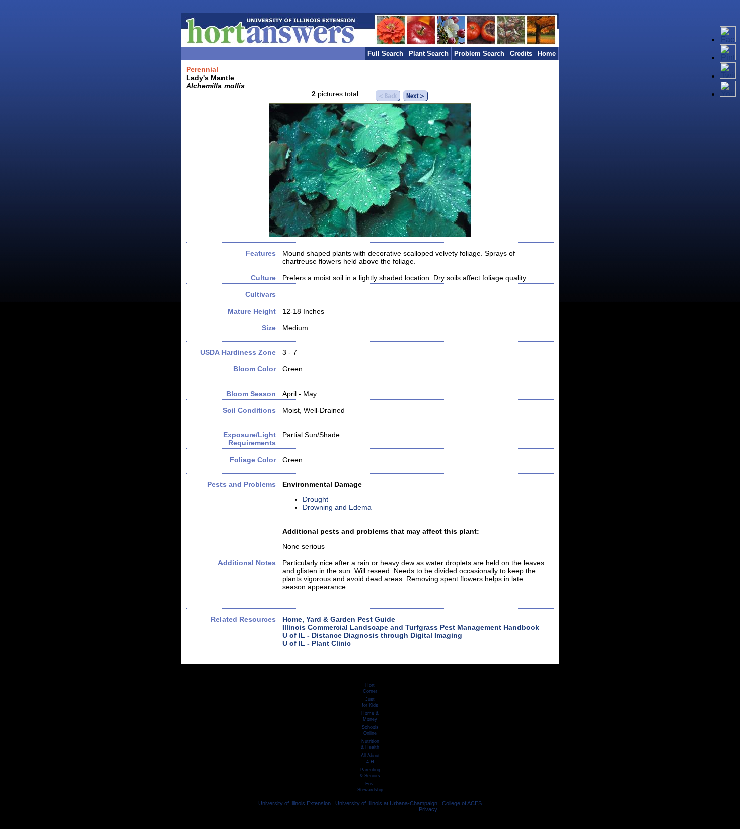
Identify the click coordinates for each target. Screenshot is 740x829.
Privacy (428, 809)
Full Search (385, 53)
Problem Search (479, 53)
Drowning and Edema (337, 507)
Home (547, 53)
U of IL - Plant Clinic (316, 643)
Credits (521, 53)
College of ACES (462, 803)
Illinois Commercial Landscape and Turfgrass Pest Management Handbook (410, 627)
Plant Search (429, 53)
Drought (315, 499)
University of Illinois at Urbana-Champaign (386, 803)
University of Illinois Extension (294, 803)
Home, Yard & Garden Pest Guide (338, 619)
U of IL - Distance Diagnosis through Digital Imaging (372, 635)
